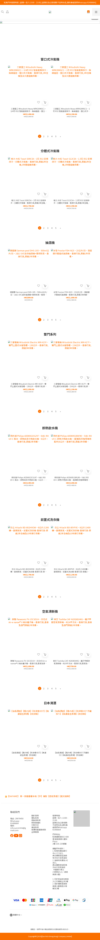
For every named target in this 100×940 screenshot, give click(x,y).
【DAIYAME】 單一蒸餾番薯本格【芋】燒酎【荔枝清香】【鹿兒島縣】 (39, 796)
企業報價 (35, 832)
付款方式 (35, 825)
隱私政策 (35, 818)
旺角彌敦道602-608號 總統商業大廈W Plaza (60, 839)
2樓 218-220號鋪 (59, 843)
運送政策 (35, 827)
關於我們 (35, 815)
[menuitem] (39, 136)
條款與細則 (35, 822)
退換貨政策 (35, 820)
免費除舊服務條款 (38, 829)
